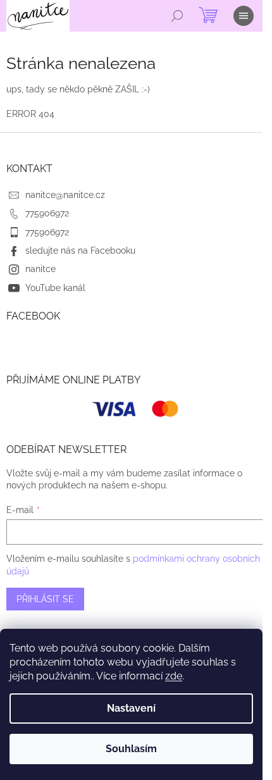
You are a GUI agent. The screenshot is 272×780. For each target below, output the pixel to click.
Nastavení (131, 708)
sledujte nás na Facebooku (80, 250)
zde (173, 676)
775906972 (47, 213)
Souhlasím (131, 749)
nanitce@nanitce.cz (65, 195)
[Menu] (243, 15)
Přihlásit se (45, 599)
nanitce (40, 269)
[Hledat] (177, 15)
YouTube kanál (55, 288)
